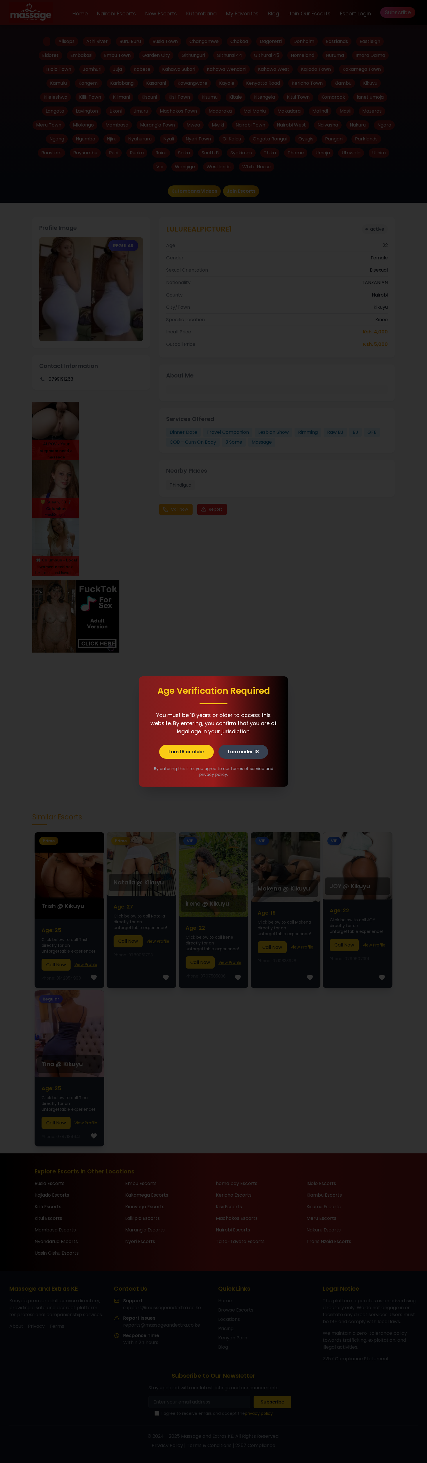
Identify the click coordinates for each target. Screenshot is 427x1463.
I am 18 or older (186, 751)
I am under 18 (243, 751)
